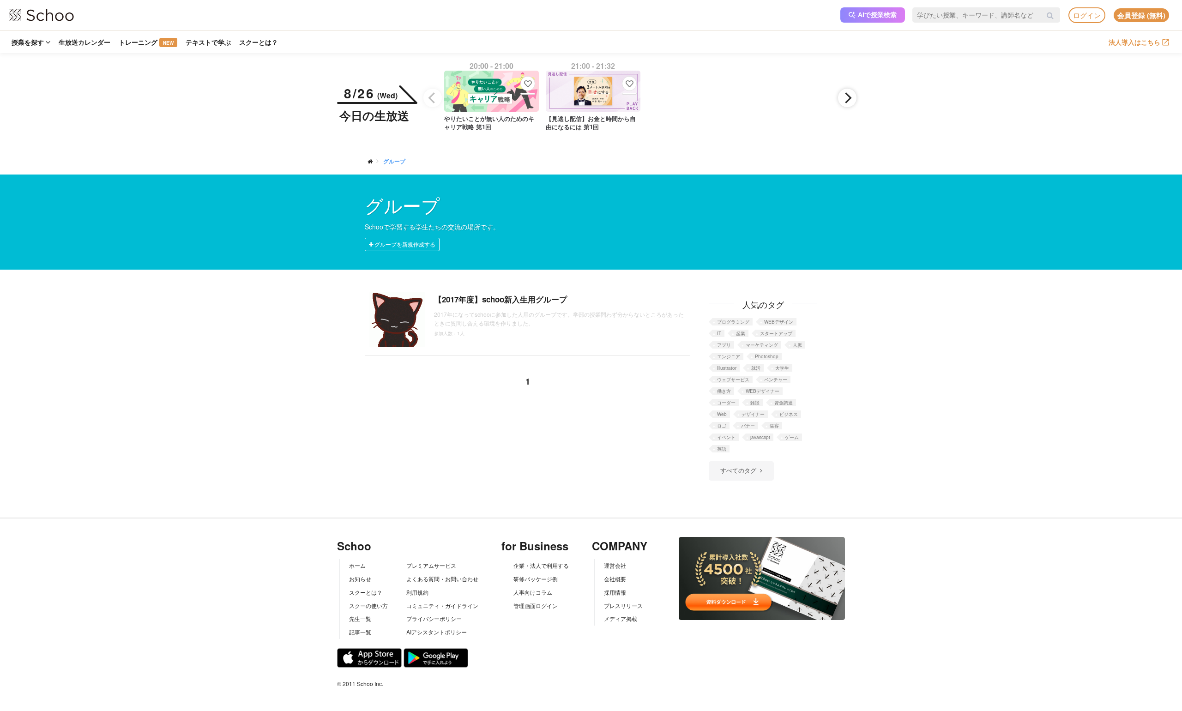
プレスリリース (623, 605)
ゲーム (792, 437)
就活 (755, 368)
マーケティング (762, 345)
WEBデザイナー (762, 391)
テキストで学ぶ (208, 42)
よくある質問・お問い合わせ (442, 579)
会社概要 (615, 579)
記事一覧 (360, 632)
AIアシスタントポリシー (436, 632)
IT (719, 333)
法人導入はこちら (1134, 42)
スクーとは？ (258, 42)
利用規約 (417, 592)
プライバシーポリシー (434, 618)
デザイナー (753, 414)
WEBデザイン (778, 322)
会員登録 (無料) (1141, 15)
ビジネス (788, 414)
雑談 (755, 402)
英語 (721, 449)
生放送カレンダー (84, 42)
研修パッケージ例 (535, 579)
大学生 (782, 368)
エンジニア (728, 356)
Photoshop (766, 356)
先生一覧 (360, 618)
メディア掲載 (620, 618)
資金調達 (783, 402)
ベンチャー (775, 379)
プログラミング (733, 322)
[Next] (847, 98)
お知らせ (360, 579)
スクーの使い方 (368, 605)
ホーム (357, 565)
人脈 (797, 345)
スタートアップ (776, 333)
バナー (748, 425)
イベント (726, 437)
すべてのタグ (738, 470)
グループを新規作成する (404, 244)
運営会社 (615, 565)
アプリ (724, 345)
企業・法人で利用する (541, 565)
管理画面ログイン (535, 605)
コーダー (726, 402)
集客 (774, 425)
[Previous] (432, 98)
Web (722, 414)
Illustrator (726, 368)
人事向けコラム (532, 592)
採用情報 (615, 592)
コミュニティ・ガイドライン (442, 605)
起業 (740, 333)
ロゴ (721, 425)
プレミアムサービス (431, 565)
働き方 (724, 391)
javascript (760, 437)
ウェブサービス (733, 379)
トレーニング (146, 42)
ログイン (1087, 15)
